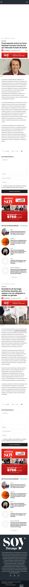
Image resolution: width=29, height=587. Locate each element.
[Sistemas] (2, 50)
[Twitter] (18, 575)
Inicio (2, 38)
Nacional (12, 38)
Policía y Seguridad (14, 267)
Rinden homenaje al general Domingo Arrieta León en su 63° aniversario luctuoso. (18, 233)
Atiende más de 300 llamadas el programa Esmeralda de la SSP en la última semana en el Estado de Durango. (18, 271)
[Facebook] (10, 575)
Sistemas (7, 50)
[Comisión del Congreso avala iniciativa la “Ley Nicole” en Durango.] (5, 261)
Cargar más (14, 277)
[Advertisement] (14, 20)
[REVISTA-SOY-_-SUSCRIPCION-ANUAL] (14, 209)
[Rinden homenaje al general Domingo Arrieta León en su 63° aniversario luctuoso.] (5, 232)
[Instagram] (14, 575)
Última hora (7, 38)
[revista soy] (14, 55)
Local (11, 229)
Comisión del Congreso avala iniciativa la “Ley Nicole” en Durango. (18, 262)
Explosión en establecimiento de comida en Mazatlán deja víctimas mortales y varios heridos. (18, 242)
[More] (21, 151)
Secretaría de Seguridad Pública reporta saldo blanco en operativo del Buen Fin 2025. (18, 252)
